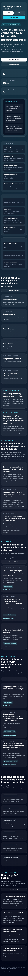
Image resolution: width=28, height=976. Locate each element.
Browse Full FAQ (14, 889)
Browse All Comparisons (14, 679)
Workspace (4, 971)
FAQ (9, 971)
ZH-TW (15, 971)
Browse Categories (14, 64)
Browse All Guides (14, 562)
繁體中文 (20, 13)
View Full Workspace (14, 290)
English (8, 13)
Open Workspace (14, 17)
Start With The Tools (14, 59)
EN (11, 971)
